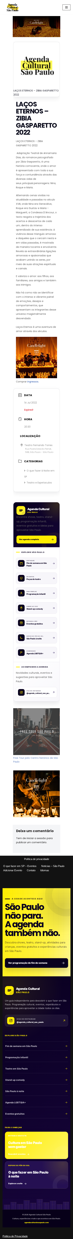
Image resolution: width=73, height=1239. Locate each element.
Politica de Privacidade (15, 1236)
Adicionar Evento (12, 870)
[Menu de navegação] (66, 7)
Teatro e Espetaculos (39, 482)
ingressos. (33, 381)
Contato (31, 870)
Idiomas (44, 870)
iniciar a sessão (36, 838)
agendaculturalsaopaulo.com (36, 1222)
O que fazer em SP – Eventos (19, 866)
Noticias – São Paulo (52, 866)
